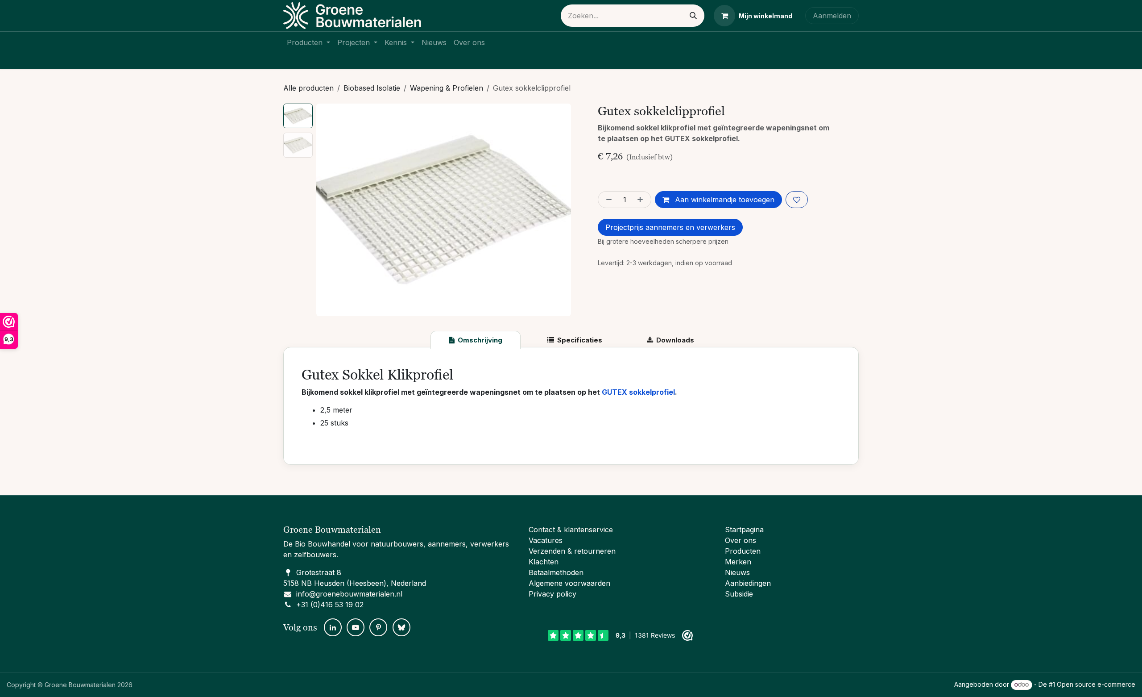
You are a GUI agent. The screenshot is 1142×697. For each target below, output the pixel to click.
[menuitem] (308, 42)
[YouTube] (355, 627)
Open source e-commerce (1096, 684)
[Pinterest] (378, 627)
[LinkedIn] (333, 627)
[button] (329, 210)
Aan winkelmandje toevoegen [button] (723, 199)
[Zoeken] (693, 15)
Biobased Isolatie (371, 87)
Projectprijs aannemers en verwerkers (670, 227)
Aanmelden (832, 15)
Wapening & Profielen (446, 87)
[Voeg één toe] (642, 200)
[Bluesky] (401, 627)
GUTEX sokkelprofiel (638, 392)
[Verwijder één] (607, 200)
